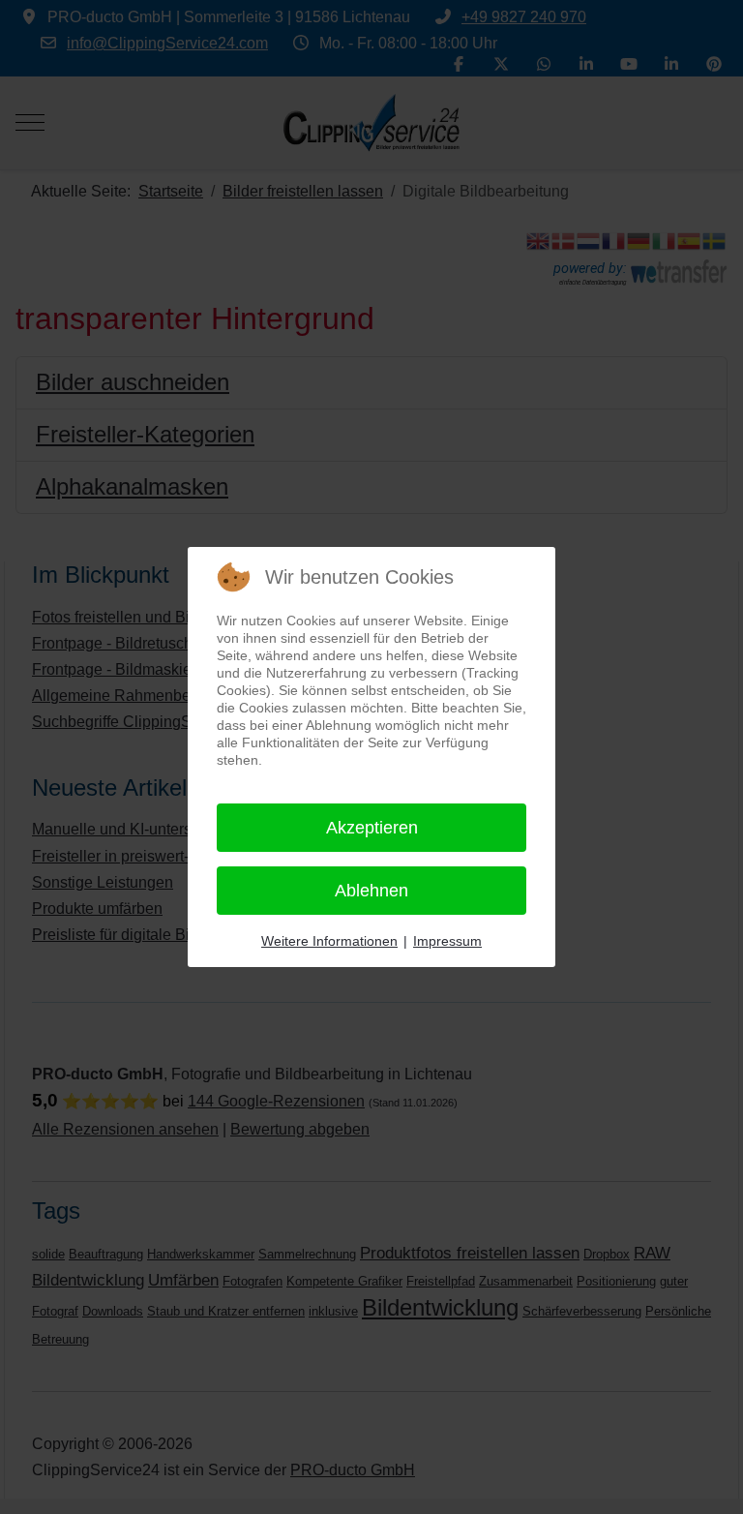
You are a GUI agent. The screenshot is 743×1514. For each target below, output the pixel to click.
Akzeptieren (372, 827)
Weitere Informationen (329, 941)
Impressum (447, 941)
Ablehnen (371, 890)
